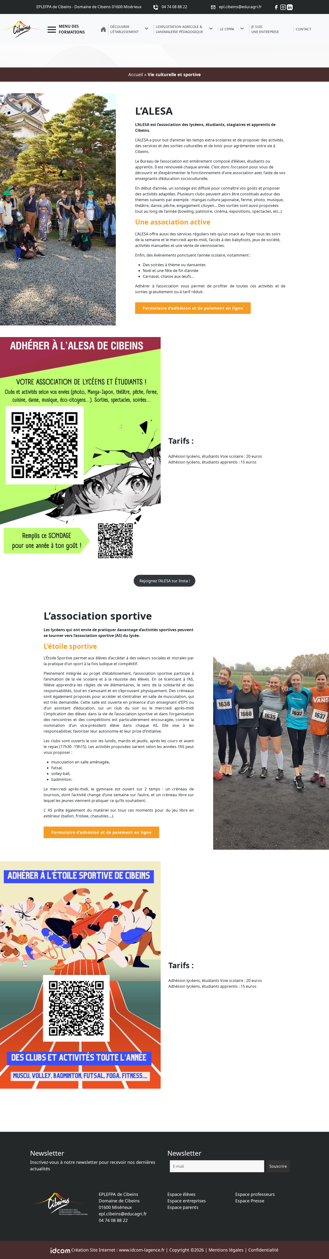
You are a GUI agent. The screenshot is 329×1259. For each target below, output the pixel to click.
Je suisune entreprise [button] (265, 29)
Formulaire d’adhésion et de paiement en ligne (193, 308)
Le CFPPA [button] (227, 29)
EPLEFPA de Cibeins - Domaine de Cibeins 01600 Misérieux (88, 6)
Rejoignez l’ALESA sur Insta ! (164, 580)
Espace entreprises (186, 1201)
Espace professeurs (255, 1194)
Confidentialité (263, 1250)
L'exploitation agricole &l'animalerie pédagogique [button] (179, 29)
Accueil (135, 74)
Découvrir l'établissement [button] (124, 29)
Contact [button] (303, 29)
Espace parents (182, 1207)
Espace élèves (181, 1194)
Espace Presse (249, 1201)
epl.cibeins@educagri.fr (123, 1214)
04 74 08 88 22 (113, 1220)
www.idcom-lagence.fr (141, 1250)
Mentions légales (226, 1250)
